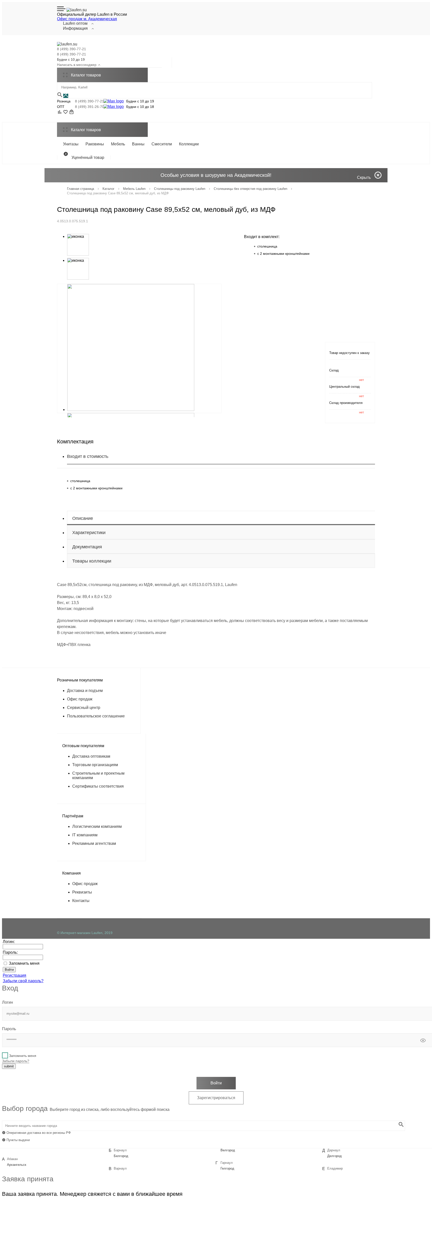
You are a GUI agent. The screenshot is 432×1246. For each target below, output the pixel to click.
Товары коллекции (91, 561)
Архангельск (16, 1165)
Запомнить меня (24, 963)
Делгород (334, 1156)
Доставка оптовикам (91, 756)
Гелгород (227, 1168)
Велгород (227, 1150)
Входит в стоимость (87, 456)
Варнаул (120, 1168)
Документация (87, 546)
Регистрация (14, 975)
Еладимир (335, 1168)
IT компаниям (85, 835)
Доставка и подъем (85, 690)
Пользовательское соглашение (96, 716)
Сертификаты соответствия (98, 786)
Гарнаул (226, 1163)
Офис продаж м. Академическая (87, 19)
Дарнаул (333, 1150)
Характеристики (89, 532)
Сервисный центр (83, 707)
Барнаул (120, 1150)
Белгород (121, 1156)
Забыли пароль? (15, 1061)
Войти (216, 1083)
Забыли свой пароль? (23, 981)
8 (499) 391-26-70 (88, 107)
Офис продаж (79, 699)
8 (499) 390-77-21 (71, 49)
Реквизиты (82, 892)
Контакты (81, 901)
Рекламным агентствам (94, 843)
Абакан (12, 1159)
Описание (82, 518)
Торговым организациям (95, 765)
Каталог (86, 75)
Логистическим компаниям (97, 826)
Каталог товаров (86, 130)
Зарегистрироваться (216, 1098)
